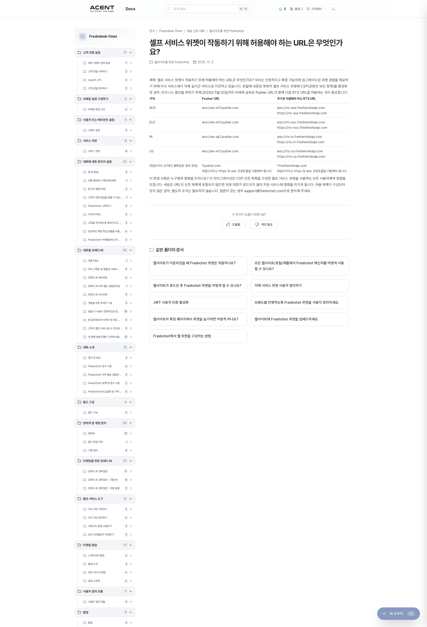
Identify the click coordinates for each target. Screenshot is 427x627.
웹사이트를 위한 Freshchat (226, 31)
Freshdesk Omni (170, 31)
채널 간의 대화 (196, 31)
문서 (152, 31)
